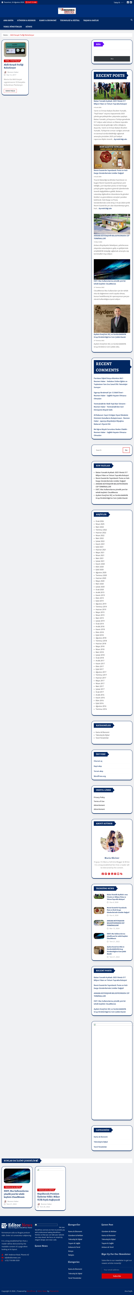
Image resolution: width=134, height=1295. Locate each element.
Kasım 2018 (100, 629)
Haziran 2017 (101, 678)
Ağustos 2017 (101, 672)
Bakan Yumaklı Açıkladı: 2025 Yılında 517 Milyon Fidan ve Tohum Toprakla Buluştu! (117, 896)
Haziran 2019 (101, 609)
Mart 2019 (100, 618)
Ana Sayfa (8, 20)
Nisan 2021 (100, 555)
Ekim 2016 (100, 700)
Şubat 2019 (100, 621)
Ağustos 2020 (101, 572)
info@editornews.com (13, 1257)
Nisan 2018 (100, 649)
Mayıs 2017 (100, 680)
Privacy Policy (99, 797)
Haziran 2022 (101, 532)
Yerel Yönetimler (12, 26)
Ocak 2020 (100, 589)
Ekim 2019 (100, 598)
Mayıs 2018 (100, 646)
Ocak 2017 (100, 692)
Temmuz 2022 (101, 530)
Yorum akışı (98, 771)
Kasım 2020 (100, 564)
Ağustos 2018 (101, 638)
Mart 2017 (100, 686)
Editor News (42, 1291)
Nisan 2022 (100, 535)
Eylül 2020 (100, 569)
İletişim (71, 1255)
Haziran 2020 (101, 578)
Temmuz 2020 (101, 575)
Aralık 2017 (100, 660)
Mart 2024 (100, 527)
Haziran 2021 (101, 550)
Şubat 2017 (100, 689)
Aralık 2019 (100, 592)
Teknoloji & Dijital (70, 20)
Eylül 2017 (100, 669)
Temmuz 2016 (101, 709)
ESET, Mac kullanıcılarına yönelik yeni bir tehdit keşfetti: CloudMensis (117, 936)
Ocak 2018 (100, 658)
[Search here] (131, 20)
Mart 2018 (100, 652)
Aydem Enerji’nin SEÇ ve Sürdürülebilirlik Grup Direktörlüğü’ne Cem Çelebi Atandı (116, 950)
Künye (29, 26)
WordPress (31, 1291)
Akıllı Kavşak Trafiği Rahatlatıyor (22, 35)
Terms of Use (99, 801)
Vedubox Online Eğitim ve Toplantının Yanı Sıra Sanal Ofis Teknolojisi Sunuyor (110, 384)
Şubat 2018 (100, 655)
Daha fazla (10, 91)
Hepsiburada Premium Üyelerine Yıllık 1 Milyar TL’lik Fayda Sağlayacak (48, 1196)
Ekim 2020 (100, 567)
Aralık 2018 (100, 626)
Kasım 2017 (100, 663)
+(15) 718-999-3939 (12, 1260)
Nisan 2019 (100, 615)
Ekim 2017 (100, 666)
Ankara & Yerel (74, 1247)
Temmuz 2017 (101, 675)
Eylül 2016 (100, 703)
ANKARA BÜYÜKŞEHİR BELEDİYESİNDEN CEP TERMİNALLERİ (115, 923)
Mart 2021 (100, 558)
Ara (98, 44)
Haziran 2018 (101, 643)
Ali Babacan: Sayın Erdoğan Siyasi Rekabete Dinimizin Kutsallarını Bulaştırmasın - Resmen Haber (112, 418)
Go (126, 450)
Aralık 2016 (100, 695)
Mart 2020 (100, 584)
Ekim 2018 (100, 632)
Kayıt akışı (98, 766)
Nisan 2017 (100, 683)
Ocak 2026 (100, 521)
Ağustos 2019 (101, 604)
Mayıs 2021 (100, 552)
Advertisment (99, 805)
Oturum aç (98, 761)
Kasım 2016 (100, 698)
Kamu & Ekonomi (47, 20)
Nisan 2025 (100, 524)
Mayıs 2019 (100, 612)
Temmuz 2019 (101, 606)
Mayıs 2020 (100, 581)
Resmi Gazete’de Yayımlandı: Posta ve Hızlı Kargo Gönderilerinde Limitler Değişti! (118, 910)
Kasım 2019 (100, 595)
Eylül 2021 (100, 547)
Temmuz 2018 (101, 641)
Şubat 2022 (100, 541)
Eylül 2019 (100, 601)
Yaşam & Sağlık (91, 20)
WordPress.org (100, 776)
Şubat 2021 (100, 561)
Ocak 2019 (100, 624)
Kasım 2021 (100, 544)
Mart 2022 (100, 538)
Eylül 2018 (100, 635)
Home (5, 35)
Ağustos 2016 (101, 706)
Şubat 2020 (100, 587)
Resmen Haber (13, 72)
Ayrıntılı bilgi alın (120, 139)
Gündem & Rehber (26, 20)
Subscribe (117, 1276)
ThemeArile (54, 1291)
